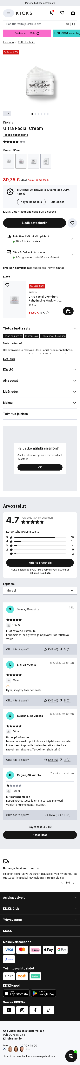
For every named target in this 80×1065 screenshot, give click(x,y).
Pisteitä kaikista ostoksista (40, 3)
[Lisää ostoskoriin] (68, 311)
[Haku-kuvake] (73, 24)
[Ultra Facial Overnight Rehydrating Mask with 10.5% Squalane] (40, 299)
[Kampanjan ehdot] (47, 312)
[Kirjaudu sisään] (51, 13)
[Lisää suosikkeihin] (72, 223)
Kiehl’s (8, 122)
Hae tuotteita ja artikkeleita (23, 24)
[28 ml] (8, 161)
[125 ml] (33, 161)
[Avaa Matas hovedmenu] (8, 13)
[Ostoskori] (73, 13)
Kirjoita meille (12, 1038)
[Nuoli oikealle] (74, 883)
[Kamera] (67, 24)
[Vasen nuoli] (62, 883)
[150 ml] (45, 161)
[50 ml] (21, 161)
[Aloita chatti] (71, 1056)
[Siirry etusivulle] (24, 13)
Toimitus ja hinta (15, 414)
